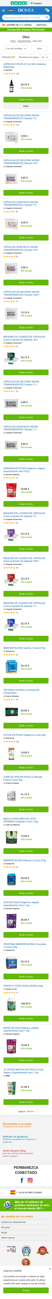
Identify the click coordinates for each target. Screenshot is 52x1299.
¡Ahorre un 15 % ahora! (19, 24)
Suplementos (24, 41)
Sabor (26, 105)
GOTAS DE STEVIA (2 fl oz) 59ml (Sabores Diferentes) (24, 66)
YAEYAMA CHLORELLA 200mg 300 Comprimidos (21, 691)
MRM (8, 1075)
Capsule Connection (14, 121)
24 (43, 57)
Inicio (13, 41)
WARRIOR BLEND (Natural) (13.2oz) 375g (24, 860)
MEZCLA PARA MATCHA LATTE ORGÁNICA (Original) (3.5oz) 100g (20, 820)
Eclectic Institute (12, 783)
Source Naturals (12, 696)
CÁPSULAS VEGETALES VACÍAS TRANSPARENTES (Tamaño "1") (20, 428)
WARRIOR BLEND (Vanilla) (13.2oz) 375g (24, 648)
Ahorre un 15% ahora (19, 1216)
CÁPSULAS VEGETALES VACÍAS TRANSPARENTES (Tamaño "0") (20, 204)
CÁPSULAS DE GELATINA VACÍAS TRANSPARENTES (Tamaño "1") (21, 383)
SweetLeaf (10, 738)
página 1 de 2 (25, 1111)
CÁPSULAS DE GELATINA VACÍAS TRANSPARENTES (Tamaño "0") (21, 117)
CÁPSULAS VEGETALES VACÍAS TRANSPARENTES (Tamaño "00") (20, 248)
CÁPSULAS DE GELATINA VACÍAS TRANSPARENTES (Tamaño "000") (21, 293)
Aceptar (26, 1290)
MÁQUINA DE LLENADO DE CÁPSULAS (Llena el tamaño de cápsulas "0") (24, 515)
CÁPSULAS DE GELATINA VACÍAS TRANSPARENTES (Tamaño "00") (21, 162)
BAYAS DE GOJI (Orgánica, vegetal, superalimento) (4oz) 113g (21, 1029)
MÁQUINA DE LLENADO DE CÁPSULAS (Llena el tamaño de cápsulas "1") (24, 605)
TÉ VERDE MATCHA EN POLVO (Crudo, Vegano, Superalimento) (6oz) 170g (23, 1071)
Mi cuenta (5, 1227)
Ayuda (4, 1232)
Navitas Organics (13, 474)
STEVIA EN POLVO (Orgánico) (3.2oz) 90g (24, 735)
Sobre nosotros (8, 1237)
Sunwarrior (10, 651)
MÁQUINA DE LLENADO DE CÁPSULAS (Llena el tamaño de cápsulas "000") (24, 560)
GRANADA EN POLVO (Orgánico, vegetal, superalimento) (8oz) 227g (24, 470)
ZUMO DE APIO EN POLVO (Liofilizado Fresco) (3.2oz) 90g (22, 778)
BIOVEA (9, 70)
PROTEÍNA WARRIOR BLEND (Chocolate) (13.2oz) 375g (24, 946)
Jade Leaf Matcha (13, 824)
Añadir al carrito (26, 99)
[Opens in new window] (22, 1180)
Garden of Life (11, 989)
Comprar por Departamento (13, 1222)
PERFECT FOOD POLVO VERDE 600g (23, 985)
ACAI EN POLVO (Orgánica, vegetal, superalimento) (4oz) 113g (21, 904)
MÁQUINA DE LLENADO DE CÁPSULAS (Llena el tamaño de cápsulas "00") (24, 338)
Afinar (39, 48)
